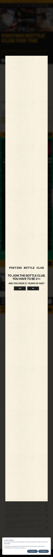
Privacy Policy (7, 543)
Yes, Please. (32, 551)
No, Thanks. (43, 551)
